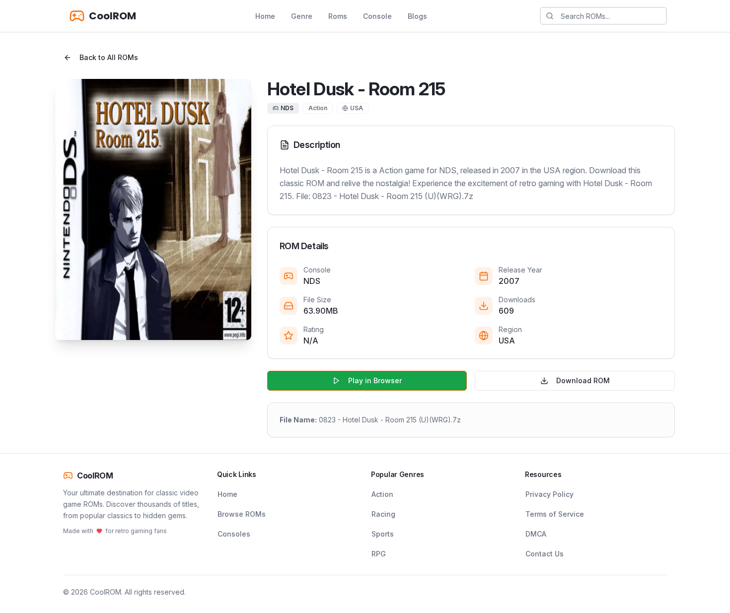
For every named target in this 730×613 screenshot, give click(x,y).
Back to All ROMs (108, 57)
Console (377, 16)
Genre (301, 16)
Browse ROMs (242, 514)
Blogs (417, 16)
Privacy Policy (549, 494)
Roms (337, 16)
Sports (382, 534)
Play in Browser (375, 380)
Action (382, 494)
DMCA (535, 534)
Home (265, 16)
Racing (383, 514)
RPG (378, 553)
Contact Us (544, 553)
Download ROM (583, 380)
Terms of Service (554, 514)
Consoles (234, 534)
